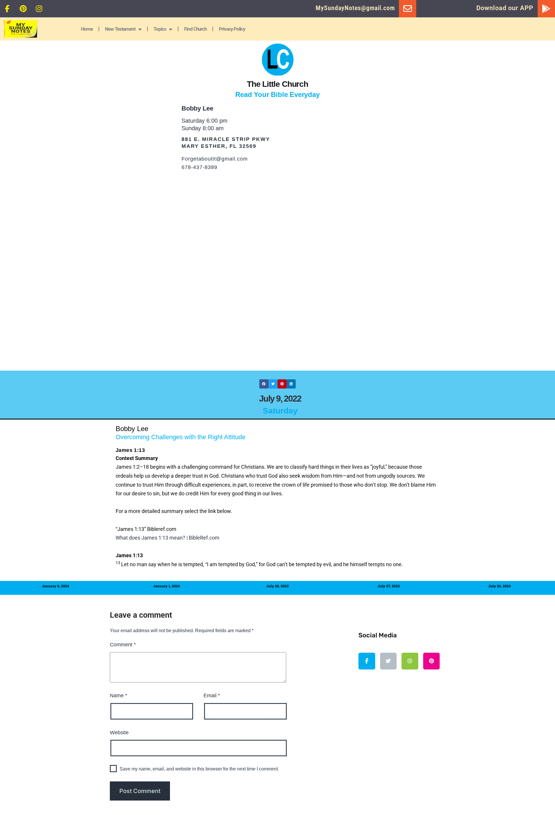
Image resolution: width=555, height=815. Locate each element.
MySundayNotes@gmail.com (355, 8)
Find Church (195, 29)
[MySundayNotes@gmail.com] (407, 8)
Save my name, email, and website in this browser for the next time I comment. (199, 768)
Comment (123, 644)
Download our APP (504, 8)
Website (119, 732)
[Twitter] (388, 661)
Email (212, 695)
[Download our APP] (546, 8)
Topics (159, 29)
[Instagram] (39, 8)
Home (87, 29)
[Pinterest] (23, 8)
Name (118, 695)
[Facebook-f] (7, 8)
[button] (264, 384)
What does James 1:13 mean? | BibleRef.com (167, 538)
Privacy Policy (232, 29)
